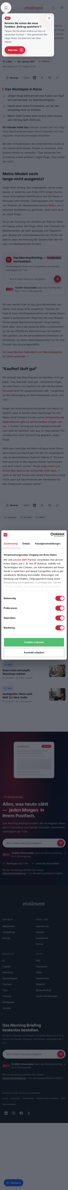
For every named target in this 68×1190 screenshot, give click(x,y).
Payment (7, 984)
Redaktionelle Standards (47, 1098)
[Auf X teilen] (42, 77)
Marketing (8, 972)
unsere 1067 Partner (25, 559)
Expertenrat (42, 938)
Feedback (15, 1182)
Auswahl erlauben (34, 652)
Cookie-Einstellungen (47, 996)
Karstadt (8, 390)
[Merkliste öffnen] (6, 7)
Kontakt (6, 938)
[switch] (59, 608)
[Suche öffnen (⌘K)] (53, 7)
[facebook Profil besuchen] (21, 1113)
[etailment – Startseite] (34, 7)
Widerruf (40, 984)
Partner (39, 944)
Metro (52, 205)
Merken (14, 77)
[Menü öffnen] (62, 7)
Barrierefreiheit (43, 990)
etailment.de (42, 926)
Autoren (40, 932)
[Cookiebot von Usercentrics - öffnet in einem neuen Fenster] (50, 535)
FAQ (38, 960)
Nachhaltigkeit (10, 978)
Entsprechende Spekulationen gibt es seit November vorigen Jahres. (33, 422)
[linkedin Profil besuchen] (6, 1113)
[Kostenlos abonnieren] (57, 278)
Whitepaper (9, 1002)
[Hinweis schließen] (49, 18)
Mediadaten (9, 926)
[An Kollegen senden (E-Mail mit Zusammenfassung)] (49, 77)
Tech (9, 664)
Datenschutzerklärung (14, 873)
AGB (63, 1098)
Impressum (41, 966)
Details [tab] (26, 543)
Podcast (7, 996)
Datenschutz (42, 978)
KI (4, 960)
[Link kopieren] (57, 77)
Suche (5, 1098)
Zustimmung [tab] (11, 543)
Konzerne (11, 517)
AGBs (38, 972)
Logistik (7, 966)
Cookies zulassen (34, 642)
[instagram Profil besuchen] (13, 1113)
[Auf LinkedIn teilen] (34, 77)
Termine (7, 1008)
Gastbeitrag (9, 932)
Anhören (45, 61)
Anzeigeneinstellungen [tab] (48, 543)
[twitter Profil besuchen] (28, 1113)
